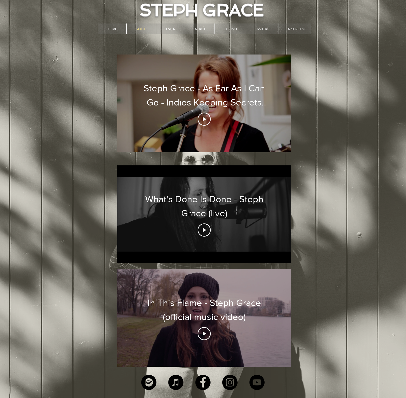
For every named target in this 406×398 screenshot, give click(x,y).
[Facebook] (203, 382)
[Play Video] (204, 119)
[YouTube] (257, 382)
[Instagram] (230, 382)
